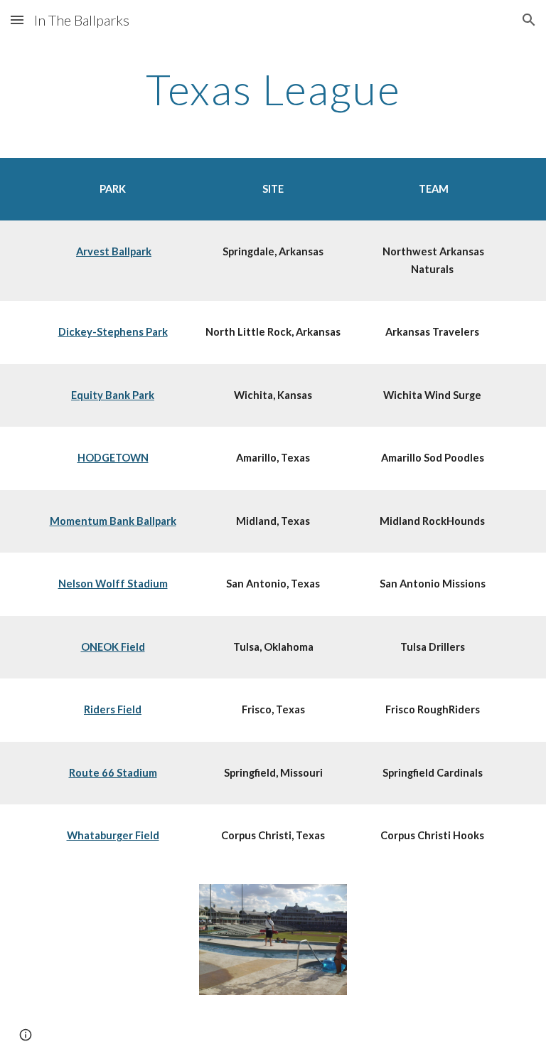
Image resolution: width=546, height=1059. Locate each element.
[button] (17, 19)
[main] (272, 89)
